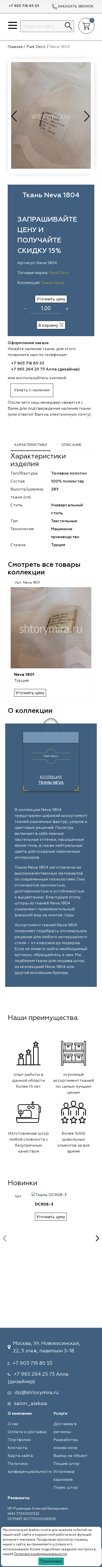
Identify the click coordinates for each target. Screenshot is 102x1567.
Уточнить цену (51, 298)
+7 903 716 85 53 (24, 6)
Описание (71, 445)
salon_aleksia (30, 1403)
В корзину (48, 325)
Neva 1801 (24, 675)
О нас (13, 1424)
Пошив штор (66, 1464)
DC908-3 (44, 1204)
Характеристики (30, 445)
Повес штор (65, 1488)
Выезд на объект (70, 1456)
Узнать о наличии (32, 390)
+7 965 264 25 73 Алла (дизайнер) (45, 369)
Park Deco (59, 273)
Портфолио (19, 1440)
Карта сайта (20, 1456)
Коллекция (51, 780)
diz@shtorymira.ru (37, 1392)
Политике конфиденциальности (40, 1554)
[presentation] (5, 1238)
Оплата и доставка (27, 1432)
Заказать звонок (75, 6)
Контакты (17, 1448)
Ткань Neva (52, 283)
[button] (87, 116)
